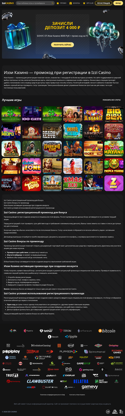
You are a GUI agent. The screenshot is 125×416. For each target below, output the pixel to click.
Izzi (8, 3)
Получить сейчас (62, 45)
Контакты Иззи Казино (77, 395)
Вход (118, 3)
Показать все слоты (112, 100)
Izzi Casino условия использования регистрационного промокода (29, 208)
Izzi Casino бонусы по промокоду (16, 203)
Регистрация (103, 3)
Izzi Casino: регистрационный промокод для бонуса (23, 200)
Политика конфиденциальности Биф (52, 395)
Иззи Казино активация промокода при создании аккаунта (26, 205)
